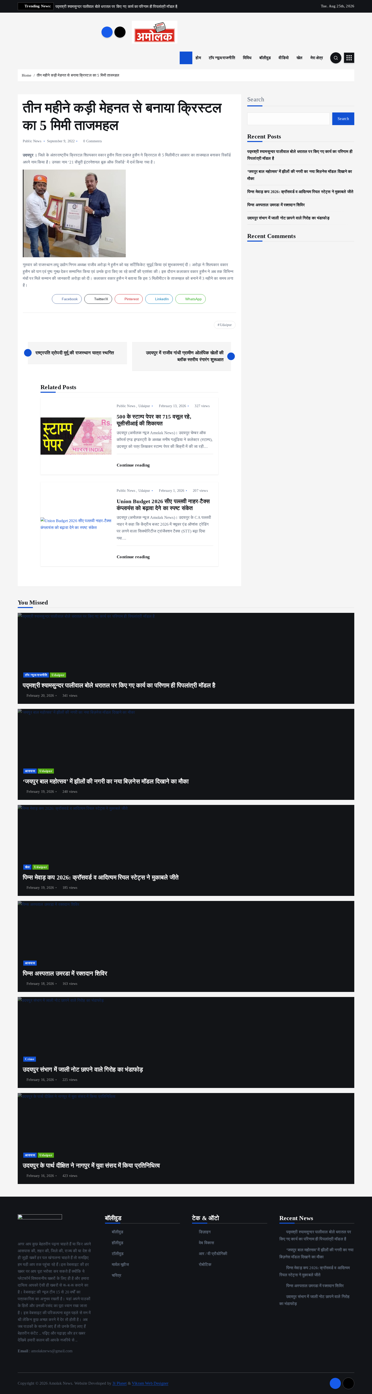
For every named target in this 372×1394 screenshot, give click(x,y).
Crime (29, 1059)
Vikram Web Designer (150, 1383)
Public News (32, 141)
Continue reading (134, 465)
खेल (299, 58)
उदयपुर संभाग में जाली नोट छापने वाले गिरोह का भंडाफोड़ (288, 218)
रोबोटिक (205, 1264)
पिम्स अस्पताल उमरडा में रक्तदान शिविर (276, 205)
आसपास (30, 771)
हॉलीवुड (117, 1243)
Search (255, 99)
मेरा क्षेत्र (317, 58)
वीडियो (283, 58)
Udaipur (226, 325)
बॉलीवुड (265, 58)
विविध (247, 58)
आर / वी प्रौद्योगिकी (213, 1253)
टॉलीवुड (118, 1253)
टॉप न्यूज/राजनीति (222, 58)
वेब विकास (206, 1243)
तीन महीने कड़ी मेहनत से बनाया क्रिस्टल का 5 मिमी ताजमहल (78, 75)
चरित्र (116, 1275)
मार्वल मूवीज (120, 1264)
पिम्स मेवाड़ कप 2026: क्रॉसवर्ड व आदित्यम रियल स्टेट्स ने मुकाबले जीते (300, 192)
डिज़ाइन (205, 1232)
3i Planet (119, 1383)
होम (198, 58)
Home (27, 75)
